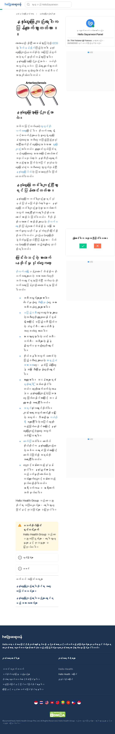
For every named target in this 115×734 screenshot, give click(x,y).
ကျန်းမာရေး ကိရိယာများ (66, 658)
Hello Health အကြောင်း (67, 674)
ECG (55, 43)
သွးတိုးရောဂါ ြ (29, 384)
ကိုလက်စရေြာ (22, 271)
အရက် (27, 408)
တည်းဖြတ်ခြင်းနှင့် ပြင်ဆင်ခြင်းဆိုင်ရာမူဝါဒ (23, 684)
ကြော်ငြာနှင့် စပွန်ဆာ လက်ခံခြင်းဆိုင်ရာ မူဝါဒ (23, 689)
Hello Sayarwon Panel (90, 34)
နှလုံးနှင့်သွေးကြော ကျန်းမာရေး (25, 14)
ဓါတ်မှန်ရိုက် (27, 47)
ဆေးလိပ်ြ (27, 441)
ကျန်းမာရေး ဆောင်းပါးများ (10, 658)
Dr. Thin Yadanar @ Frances (80, 40)
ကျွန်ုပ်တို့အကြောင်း (65, 679)
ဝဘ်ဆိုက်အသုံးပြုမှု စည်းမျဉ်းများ (16, 674)
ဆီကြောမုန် (42, 302)
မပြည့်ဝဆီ (30, 312)
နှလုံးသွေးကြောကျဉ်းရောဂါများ (47, 14)
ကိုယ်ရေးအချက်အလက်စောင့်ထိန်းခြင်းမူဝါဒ (21, 679)
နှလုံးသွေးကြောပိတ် (24, 171)
